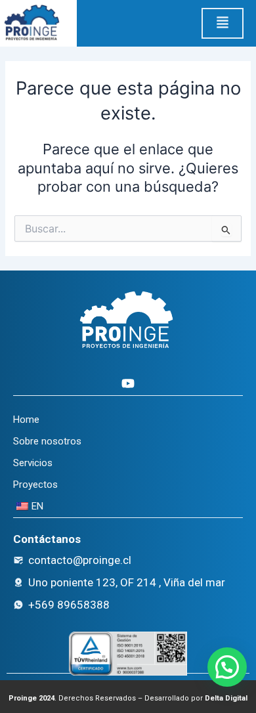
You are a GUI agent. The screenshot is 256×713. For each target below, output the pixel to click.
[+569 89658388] (18, 604)
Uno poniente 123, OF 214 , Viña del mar (126, 582)
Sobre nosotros (47, 441)
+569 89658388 (69, 604)
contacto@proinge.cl (79, 560)
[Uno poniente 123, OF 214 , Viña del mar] (18, 582)
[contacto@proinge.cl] (18, 560)
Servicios (33, 463)
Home (26, 419)
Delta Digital (226, 698)
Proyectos (35, 484)
